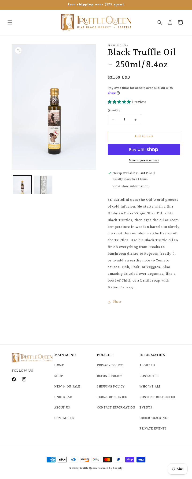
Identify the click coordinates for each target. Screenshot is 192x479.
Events (146, 407)
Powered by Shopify (110, 468)
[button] (10, 22)
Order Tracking (153, 418)
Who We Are (150, 386)
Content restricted (157, 397)
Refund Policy (109, 376)
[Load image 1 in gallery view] (22, 185)
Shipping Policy (111, 386)
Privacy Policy (110, 365)
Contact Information (116, 407)
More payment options (144, 161)
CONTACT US (64, 418)
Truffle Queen (88, 468)
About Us (147, 365)
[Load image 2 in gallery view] (43, 185)
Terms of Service (112, 397)
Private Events (153, 428)
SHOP (58, 376)
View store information (130, 186)
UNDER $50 (63, 397)
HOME (59, 365)
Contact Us (149, 376)
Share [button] (117, 301)
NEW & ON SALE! (68, 386)
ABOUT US (62, 407)
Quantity (114, 110)
